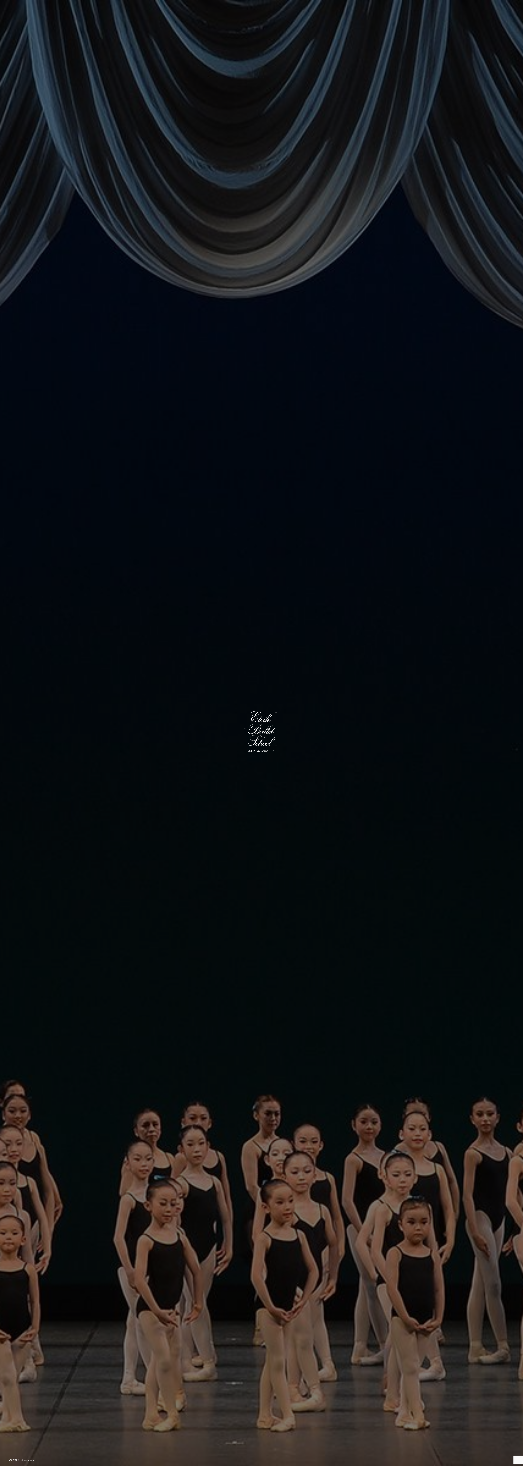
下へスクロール (261, 1461)
